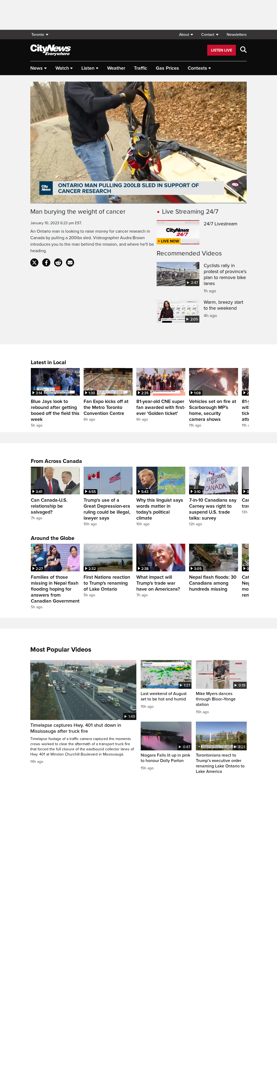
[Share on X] (34, 262)
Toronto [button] (37, 34)
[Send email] (70, 262)
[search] (243, 50)
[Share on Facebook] (46, 262)
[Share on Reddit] (58, 262)
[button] (186, 34)
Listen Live (221, 50)
